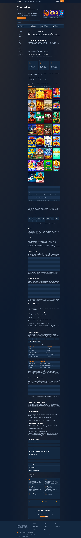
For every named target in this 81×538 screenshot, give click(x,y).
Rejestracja (19, 45)
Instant (49, 86)
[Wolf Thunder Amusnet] (48, 141)
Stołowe (42, 86)
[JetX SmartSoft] (32, 177)
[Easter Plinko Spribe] (56, 153)
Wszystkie (30, 86)
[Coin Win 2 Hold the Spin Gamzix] (40, 141)
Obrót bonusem (20, 48)
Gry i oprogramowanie (21, 36)
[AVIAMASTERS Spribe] (56, 141)
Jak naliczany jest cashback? (33, 457)
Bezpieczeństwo (20, 33)
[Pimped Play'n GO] (48, 105)
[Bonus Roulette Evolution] (40, 129)
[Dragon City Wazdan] (48, 153)
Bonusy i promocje (20, 42)
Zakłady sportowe (20, 40)
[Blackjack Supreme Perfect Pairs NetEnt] (48, 117)
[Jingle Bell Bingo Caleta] (40, 177)
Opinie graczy (20, 55)
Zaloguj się (57, 1)
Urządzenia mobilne (20, 49)
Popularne (34, 86)
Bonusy (31, 1)
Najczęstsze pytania (20, 54)
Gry (28, 1)
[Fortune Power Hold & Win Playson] (56, 105)
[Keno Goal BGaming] (32, 129)
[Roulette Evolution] (48, 129)
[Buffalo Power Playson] (56, 93)
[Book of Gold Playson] (40, 93)
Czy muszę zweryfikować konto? (34, 470)
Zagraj (62, 1)
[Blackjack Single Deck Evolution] (40, 117)
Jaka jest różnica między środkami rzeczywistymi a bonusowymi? (39, 451)
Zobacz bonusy (29, 18)
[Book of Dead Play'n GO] (32, 93)
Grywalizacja (25, 1)
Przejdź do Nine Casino (21, 18)
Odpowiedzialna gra (20, 52)
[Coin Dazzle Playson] (32, 141)
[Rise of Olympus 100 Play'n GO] (32, 105)
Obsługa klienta (20, 51)
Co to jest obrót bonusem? (33, 454)
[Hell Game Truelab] (40, 105)
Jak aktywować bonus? (32, 448)
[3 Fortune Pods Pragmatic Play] (56, 129)
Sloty (38, 86)
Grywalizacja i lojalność (21, 34)
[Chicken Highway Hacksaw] (40, 153)
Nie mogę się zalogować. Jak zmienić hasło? (36, 441)
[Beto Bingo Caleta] (32, 153)
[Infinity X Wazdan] (56, 165)
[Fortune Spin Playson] (32, 165)
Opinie (40, 1)
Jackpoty (19, 37)
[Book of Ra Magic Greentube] (48, 93)
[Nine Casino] (19, 1)
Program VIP (19, 43)
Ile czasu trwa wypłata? (32, 467)
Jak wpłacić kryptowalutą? (33, 464)
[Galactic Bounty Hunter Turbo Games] (40, 165)
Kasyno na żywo (20, 39)
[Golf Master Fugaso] (48, 165)
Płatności (36, 1)
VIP (33, 1)
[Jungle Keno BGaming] (56, 117)
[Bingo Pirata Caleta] (32, 117)
